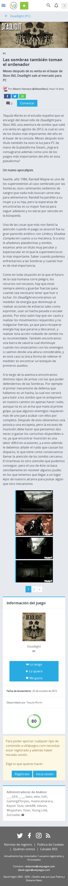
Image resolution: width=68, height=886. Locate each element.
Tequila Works (34, 702)
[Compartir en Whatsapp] (22, 96)
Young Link (39, 810)
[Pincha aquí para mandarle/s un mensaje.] (22, 815)
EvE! (44, 797)
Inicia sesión (44, 774)
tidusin (42, 806)
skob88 (30, 806)
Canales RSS (48, 849)
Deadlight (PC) (20, 16)
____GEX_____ (15, 797)
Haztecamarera (42, 801)
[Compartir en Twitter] (15, 96)
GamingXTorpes (18, 801)
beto (29, 797)
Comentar (27, 103)
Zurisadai (13, 815)
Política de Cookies (50, 844)
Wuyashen (14, 810)
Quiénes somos (24, 849)
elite (37, 797)
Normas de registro (18, 844)
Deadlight (34, 646)
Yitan (26, 810)
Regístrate (22, 774)
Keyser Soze (15, 806)
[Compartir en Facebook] (7, 96)
